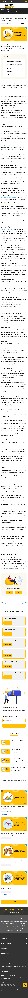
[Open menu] (2, 5)
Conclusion (9, 71)
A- (6, 1)
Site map (3, 990)
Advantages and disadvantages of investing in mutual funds (13, 12)
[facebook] (2, 985)
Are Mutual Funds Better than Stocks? (14, 68)
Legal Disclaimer (12, 990)
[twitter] (11, 985)
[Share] (26, 23)
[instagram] (5, 985)
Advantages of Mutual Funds (14, 61)
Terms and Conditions (6, 989)
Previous (6, 603)
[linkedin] (8, 985)
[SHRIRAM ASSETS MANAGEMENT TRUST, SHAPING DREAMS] (9, 6)
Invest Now (8, 622)
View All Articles (14, 901)
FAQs (8, 74)
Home (2, 9)
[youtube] (14, 985)
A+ (12, 1)
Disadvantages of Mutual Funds (15, 64)
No (18, 592)
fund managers (18, 169)
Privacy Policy (17, 989)
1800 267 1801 (14, 912)
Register (14, 725)
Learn (7, 9)
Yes (9, 592)
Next (22, 603)
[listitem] (14, 802)
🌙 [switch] (3, 1)
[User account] (25, 1)
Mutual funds (4, 145)
